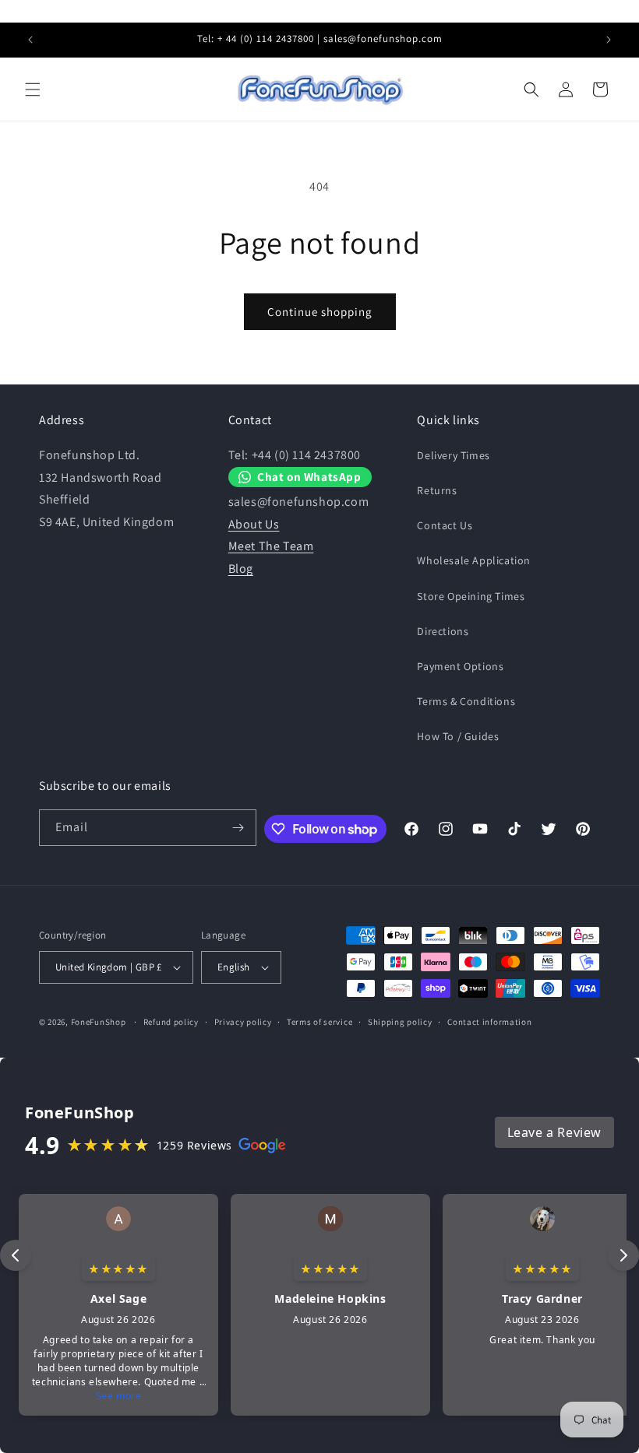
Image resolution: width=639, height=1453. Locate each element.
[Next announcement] (608, 40)
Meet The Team (271, 546)
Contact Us (444, 525)
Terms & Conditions (466, 701)
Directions (442, 631)
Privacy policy (243, 1021)
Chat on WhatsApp (309, 476)
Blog (240, 568)
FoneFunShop (98, 1021)
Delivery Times (453, 455)
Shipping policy (400, 1021)
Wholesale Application (474, 560)
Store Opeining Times (470, 596)
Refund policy (171, 1021)
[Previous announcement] (30, 40)
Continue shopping (319, 311)
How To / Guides (458, 736)
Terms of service (319, 1021)
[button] (33, 89)
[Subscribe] (238, 827)
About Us (254, 524)
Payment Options (460, 666)
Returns (437, 490)
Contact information (489, 1021)
